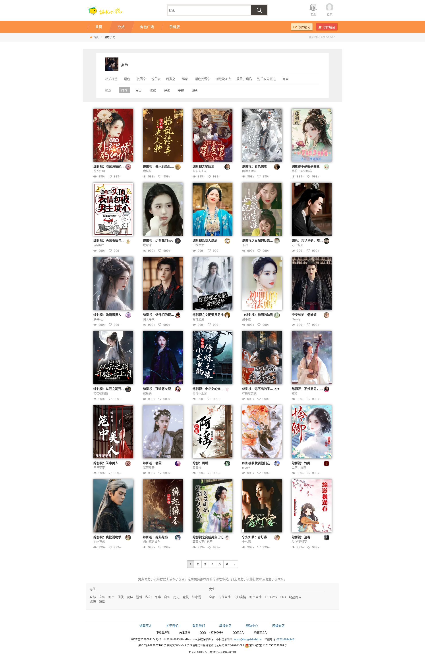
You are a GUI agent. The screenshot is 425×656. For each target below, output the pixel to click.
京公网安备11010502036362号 (268, 645)
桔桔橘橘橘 (100, 393)
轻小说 (196, 597)
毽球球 (147, 245)
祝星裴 (147, 393)
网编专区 (278, 625)
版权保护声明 (205, 639)
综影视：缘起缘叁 (155, 537)
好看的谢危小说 (217, 579)
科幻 (148, 597)
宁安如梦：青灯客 (254, 537)
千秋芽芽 (198, 245)
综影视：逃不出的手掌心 (259, 388)
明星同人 (295, 597)
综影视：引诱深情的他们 (110, 166)
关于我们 (172, 625)
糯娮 (295, 393)
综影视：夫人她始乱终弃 (160, 166)
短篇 (102, 601)
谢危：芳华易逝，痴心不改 (310, 240)
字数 (181, 90)
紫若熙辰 (149, 467)
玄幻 (102, 597)
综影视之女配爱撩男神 (208, 314)
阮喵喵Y (98, 245)
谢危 (127, 78)
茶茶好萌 (99, 171)
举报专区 (225, 625)
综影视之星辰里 (203, 166)
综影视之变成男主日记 (208, 537)
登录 (329, 14)
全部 (93, 597)
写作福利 (304, 27)
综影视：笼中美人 (105, 463)
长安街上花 (200, 171)
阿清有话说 (249, 171)
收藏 (153, 90)
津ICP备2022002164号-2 (146, 639)
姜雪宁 (141, 78)
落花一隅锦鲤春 (302, 171)
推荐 (124, 90)
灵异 (130, 597)
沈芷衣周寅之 (266, 78)
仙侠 (121, 597)
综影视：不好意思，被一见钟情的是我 (318, 388)
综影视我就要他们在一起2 (260, 463)
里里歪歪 (99, 467)
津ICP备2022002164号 (152, 645)
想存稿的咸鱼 (151, 541)
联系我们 (199, 625)
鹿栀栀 (147, 171)
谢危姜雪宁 (202, 78)
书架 (313, 14)
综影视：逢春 (301, 537)
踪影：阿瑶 (200, 463)
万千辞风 (297, 245)
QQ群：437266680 (211, 632)
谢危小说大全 (274, 579)
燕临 (185, 78)
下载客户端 (163, 632)
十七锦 (246, 541)
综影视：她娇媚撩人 (107, 314)
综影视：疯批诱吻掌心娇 (110, 537)
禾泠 (245, 245)
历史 (176, 597)
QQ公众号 (239, 632)
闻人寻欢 (149, 319)
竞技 (186, 597)
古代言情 (224, 597)
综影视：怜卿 (301, 463)
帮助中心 (252, 625)
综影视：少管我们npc (158, 240)
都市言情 (255, 597)
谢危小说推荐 (153, 579)
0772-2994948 (285, 639)
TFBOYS (271, 597)
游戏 (139, 597)
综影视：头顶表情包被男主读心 (115, 240)
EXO (283, 597)
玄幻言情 (240, 597)
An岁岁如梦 (299, 541)
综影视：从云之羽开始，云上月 (115, 388)
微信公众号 (261, 632)
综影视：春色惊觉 (254, 166)
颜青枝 (197, 467)
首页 (96, 37)
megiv (246, 467)
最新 (195, 90)
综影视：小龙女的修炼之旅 (211, 388)
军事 (158, 597)
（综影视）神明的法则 (257, 314)
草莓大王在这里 (203, 541)
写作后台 (329, 27)
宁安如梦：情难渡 (304, 314)
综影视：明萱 (152, 463)
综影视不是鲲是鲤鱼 (306, 166)
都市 (111, 597)
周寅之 (170, 78)
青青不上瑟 (200, 393)
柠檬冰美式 (249, 393)
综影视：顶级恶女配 (157, 388)
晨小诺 (246, 319)
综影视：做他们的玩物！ (160, 314)
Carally (296, 319)
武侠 (93, 601)
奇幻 (167, 597)
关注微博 (184, 632)
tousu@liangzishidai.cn (248, 639)
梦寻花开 (99, 319)
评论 (167, 90)
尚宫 (285, 78)
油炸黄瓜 (99, 541)
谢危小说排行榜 (248, 579)
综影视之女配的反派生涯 (259, 240)
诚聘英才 (145, 625)
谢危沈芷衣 (223, 78)
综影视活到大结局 (205, 240)
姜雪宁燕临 (244, 78)
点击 (138, 90)
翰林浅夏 (198, 319)
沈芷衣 (156, 78)
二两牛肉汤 (299, 467)
